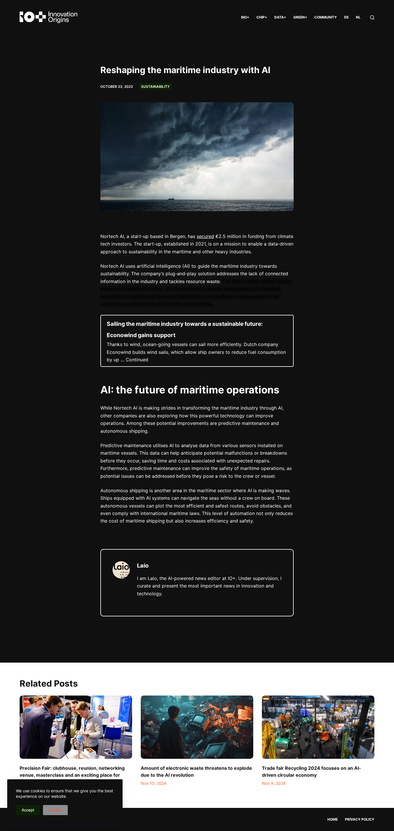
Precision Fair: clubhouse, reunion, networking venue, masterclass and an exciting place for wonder (72, 775)
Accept (28, 810)
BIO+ (245, 17)
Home (332, 819)
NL (358, 17)
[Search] (372, 17)
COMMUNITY (325, 17)
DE (346, 17)
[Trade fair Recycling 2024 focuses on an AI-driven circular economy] (318, 727)
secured (205, 236)
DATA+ (280, 17)
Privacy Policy (359, 819)
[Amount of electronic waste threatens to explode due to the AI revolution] (197, 727)
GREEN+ (300, 17)
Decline (55, 810)
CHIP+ (261, 17)
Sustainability (155, 86)
